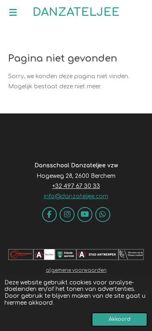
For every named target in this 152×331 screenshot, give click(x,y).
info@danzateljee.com (76, 196)
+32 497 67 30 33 (76, 186)
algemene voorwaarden (76, 270)
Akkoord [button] (120, 319)
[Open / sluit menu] (13, 12)
